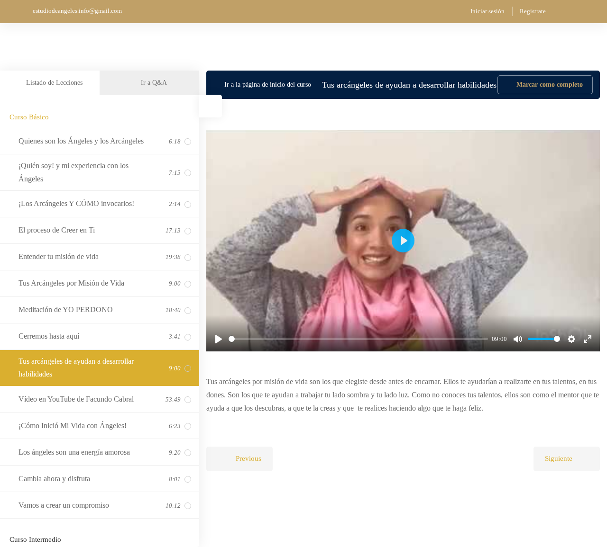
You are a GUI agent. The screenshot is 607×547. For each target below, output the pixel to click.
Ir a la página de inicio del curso (267, 84)
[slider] (358, 338)
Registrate (533, 11)
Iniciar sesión (487, 11)
